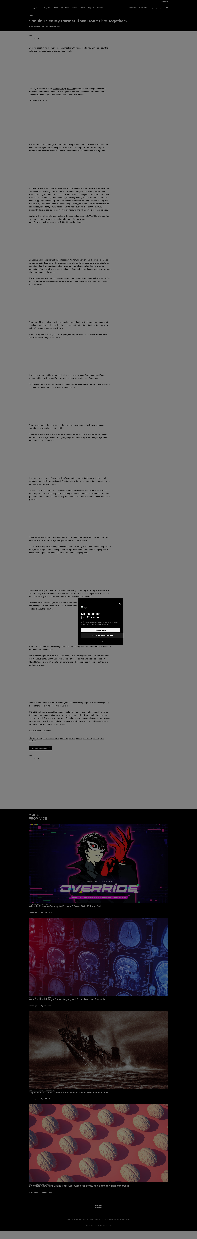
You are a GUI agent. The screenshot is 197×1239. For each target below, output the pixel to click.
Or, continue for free (100, 642)
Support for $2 (100, 630)
